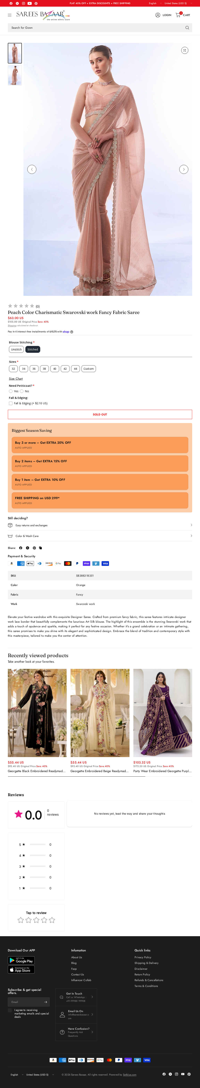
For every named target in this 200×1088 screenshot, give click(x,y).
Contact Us (77, 974)
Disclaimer (141, 969)
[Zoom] (184, 50)
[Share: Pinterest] (34, 547)
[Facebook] (11, 3)
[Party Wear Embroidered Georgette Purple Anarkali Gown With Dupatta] (162, 713)
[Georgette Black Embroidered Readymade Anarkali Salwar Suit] (37, 713)
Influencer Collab (81, 980)
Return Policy (142, 974)
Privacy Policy (143, 957)
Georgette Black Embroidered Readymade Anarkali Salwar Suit (36, 771)
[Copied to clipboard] (40, 547)
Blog (74, 963)
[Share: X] (27, 547)
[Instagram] (23, 3)
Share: (12, 548)
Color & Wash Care (27, 536)
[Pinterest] (36, 3)
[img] (21, 306)
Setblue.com (130, 1074)
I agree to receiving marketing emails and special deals (31, 1013)
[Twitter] (17, 3)
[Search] (187, 27)
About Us (76, 957)
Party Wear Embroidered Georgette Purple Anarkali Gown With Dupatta (161, 771)
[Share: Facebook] (20, 547)
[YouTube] (30, 3)
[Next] (183, 169)
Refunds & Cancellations (149, 980)
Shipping (12, 325)
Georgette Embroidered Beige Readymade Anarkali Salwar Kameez (99, 771)
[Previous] (31, 169)
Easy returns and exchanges (31, 525)
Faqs (74, 969)
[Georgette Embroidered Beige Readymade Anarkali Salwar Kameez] (100, 713)
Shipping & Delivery (146, 963)
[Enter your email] (46, 1001)
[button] (36, 844)
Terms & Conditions (146, 986)
